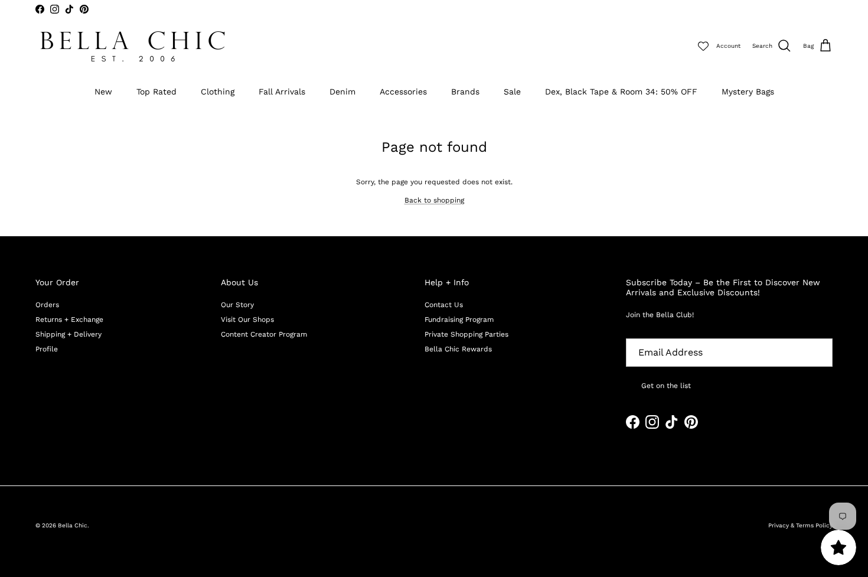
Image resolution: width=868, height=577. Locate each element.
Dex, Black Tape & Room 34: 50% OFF (621, 91)
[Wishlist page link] (703, 46)
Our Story (237, 305)
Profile (46, 349)
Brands (465, 91)
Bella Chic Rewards (458, 349)
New (103, 91)
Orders (47, 305)
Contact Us (444, 305)
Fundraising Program (459, 319)
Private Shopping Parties (466, 334)
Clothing (217, 91)
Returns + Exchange (69, 319)
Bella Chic (72, 525)
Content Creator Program (264, 334)
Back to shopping (434, 200)
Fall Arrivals (282, 91)
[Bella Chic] (132, 46)
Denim (342, 91)
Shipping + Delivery (68, 334)
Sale (512, 91)
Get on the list (666, 386)
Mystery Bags (748, 91)
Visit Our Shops (247, 319)
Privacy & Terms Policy (800, 525)
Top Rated (156, 91)
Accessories (403, 91)
